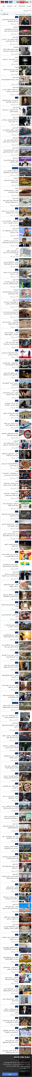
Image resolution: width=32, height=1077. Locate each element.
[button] (2, 10)
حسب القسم (5, 14)
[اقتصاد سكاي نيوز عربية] (11, 2)
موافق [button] (10, 1074)
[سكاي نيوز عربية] (22, 2)
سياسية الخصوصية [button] (25, 1070)
